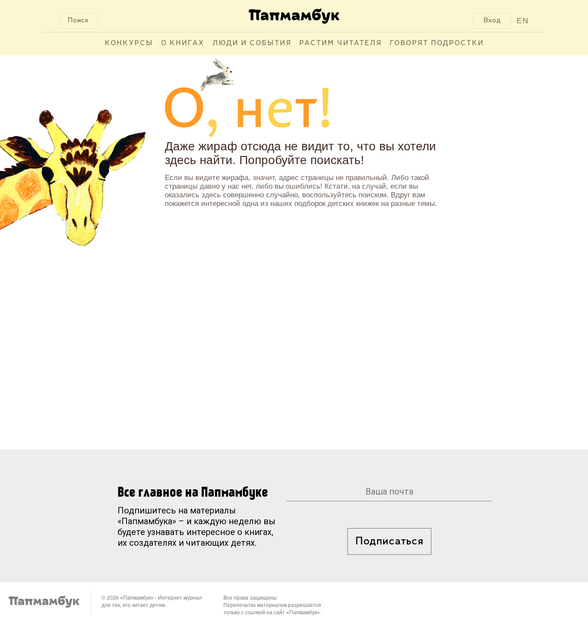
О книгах (182, 43)
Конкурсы (129, 43)
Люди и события (251, 43)
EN (523, 20)
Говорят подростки (437, 43)
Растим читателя (340, 43)
